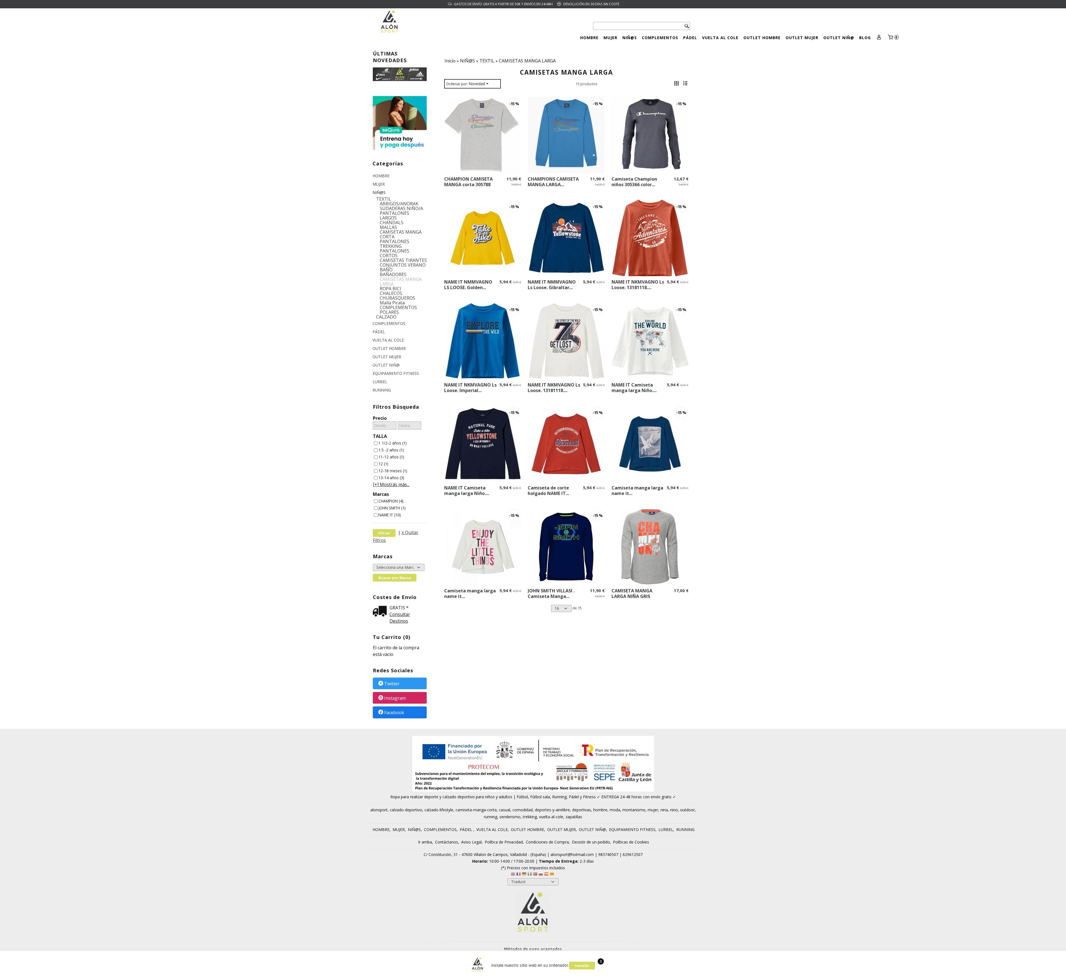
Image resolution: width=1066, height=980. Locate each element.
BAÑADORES (393, 274)
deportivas (581, 809)
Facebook (394, 713)
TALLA (380, 436)
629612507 (633, 854)
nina (664, 809)
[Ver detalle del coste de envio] (381, 611)
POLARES (389, 312)
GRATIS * (399, 608)
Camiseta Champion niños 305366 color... (634, 182)
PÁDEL (690, 37)
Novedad (477, 83)
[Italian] (529, 875)
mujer (653, 809)
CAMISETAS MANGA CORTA (401, 234)
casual (504, 809)
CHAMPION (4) (390, 501)
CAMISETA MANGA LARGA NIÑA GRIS (632, 593)
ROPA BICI (390, 288)
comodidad (522, 809)
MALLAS (388, 227)
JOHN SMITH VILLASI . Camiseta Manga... (551, 593)
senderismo (510, 816)
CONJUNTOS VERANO (403, 265)
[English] (513, 875)
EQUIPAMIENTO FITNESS (396, 373)
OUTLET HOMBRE (762, 37)
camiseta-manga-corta (476, 809)
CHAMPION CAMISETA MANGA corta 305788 (468, 182)
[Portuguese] (535, 875)
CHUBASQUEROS (397, 298)
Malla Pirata (392, 302)
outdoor (687, 809)
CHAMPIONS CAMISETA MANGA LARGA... (553, 182)
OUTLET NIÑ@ (838, 37)
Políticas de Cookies (631, 842)
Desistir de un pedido (591, 842)
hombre (600, 809)
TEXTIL (383, 199)
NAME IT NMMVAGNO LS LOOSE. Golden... (468, 285)
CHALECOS (391, 293)
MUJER (610, 37)
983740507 (608, 854)
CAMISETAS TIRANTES (403, 260)
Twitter (391, 684)
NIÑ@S (629, 37)
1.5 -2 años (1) (391, 450)
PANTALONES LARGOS (394, 215)
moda (615, 809)
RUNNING (382, 390)
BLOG (865, 37)
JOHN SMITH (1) (392, 508)
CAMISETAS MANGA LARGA (401, 281)
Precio (380, 418)
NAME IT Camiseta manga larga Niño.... (634, 387)
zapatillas (573, 816)
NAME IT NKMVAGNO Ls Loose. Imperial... (470, 387)
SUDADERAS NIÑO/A (401, 208)
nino (674, 809)
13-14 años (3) (391, 477)
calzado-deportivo (406, 809)
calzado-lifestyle (438, 809)
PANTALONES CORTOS (394, 253)
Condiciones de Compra (547, 842)
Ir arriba (425, 842)
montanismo (633, 809)
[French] (518, 875)
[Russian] (541, 875)
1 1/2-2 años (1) (392, 443)
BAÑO (386, 269)
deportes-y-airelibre (552, 809)
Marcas (381, 494)
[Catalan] (552, 875)
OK (676, 974)
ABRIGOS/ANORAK (399, 203)
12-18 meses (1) (392, 470)
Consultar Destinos (399, 617)
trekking (530, 816)
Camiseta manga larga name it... (637, 490)
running (490, 816)
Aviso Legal (471, 842)
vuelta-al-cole (551, 816)
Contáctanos (446, 842)
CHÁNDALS (391, 222)
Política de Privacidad (504, 842)
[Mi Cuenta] (879, 37)
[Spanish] (546, 875)
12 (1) (383, 463)
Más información (699, 974)
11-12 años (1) (391, 456)
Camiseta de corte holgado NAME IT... (548, 490)
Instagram (395, 698)
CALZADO (386, 317)
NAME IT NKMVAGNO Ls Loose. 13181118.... (638, 285)
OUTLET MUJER (802, 37)
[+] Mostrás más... (391, 484)
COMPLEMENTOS (660, 37)
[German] (524, 875)
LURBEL (380, 381)
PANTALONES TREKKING (394, 244)
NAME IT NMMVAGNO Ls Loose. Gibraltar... (552, 285)
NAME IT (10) (389, 514)
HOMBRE (589, 37)
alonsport (379, 809)
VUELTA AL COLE (720, 37)
